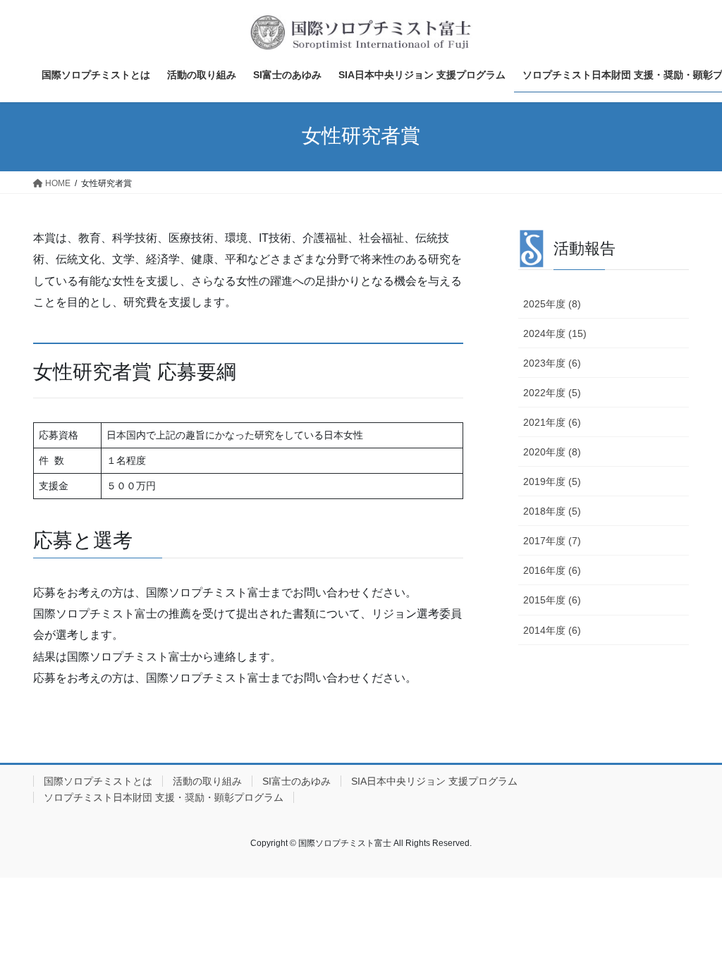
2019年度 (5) (552, 481)
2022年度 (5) (552, 392)
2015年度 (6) (552, 600)
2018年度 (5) (552, 511)
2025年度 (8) (552, 303)
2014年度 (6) (552, 630)
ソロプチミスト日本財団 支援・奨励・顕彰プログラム (163, 797)
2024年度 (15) (555, 333)
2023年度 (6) (552, 363)
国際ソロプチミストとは (98, 781)
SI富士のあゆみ (296, 781)
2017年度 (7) (552, 540)
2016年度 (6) (552, 570)
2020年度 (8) (552, 452)
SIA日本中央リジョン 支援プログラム (434, 781)
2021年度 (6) (552, 422)
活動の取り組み (207, 781)
